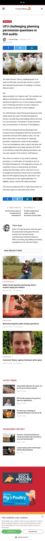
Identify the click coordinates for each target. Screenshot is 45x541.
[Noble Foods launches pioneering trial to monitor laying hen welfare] (22, 267)
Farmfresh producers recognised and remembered (13, 213)
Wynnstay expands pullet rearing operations (21, 324)
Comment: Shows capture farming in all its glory (22, 360)
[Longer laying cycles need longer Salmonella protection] (9, 450)
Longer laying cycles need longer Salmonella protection (29, 449)
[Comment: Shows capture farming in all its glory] (22, 342)
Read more (5, 527)
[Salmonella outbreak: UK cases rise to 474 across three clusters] (9, 389)
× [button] (42, 516)
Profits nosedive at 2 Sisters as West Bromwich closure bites (32, 213)
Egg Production (8, 282)
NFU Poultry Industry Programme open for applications (29, 399)
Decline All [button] (33, 531)
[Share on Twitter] (20, 48)
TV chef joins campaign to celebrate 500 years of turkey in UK (29, 412)
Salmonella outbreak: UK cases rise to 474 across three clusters (29, 387)
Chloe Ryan (13, 39)
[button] (22, 537)
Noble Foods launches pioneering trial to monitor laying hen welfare (19, 286)
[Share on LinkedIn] (32, 48)
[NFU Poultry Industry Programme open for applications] (9, 401)
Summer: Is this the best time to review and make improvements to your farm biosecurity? (29, 437)
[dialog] (22, 527)
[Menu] (3, 8)
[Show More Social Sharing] (40, 48)
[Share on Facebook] (8, 48)
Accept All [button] (11, 531)
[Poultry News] (23, 8)
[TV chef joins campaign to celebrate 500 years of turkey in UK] (9, 413)
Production (7, 21)
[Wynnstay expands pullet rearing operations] (22, 306)
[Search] (42, 8)
